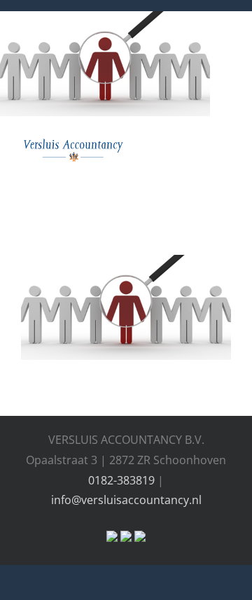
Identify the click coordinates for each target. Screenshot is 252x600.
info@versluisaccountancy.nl (126, 500)
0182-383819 (121, 480)
